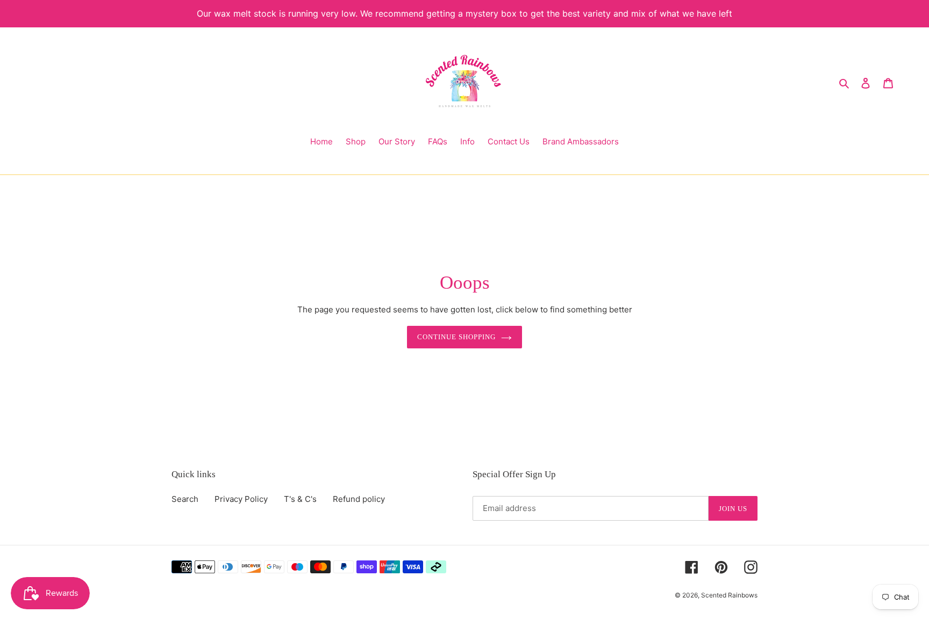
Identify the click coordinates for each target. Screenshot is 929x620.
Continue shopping (456, 337)
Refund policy (359, 499)
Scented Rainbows (729, 595)
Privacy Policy (241, 499)
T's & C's (300, 499)
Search (184, 499)
